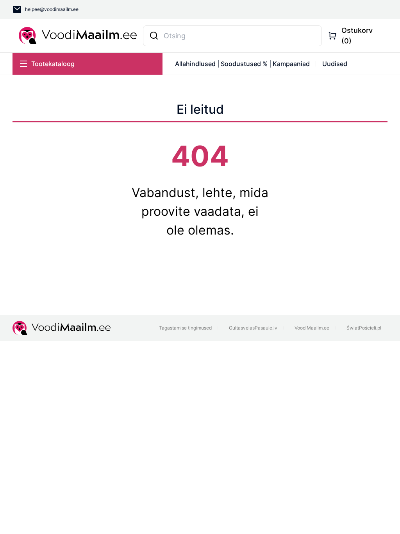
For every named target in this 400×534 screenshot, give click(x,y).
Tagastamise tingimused (185, 328)
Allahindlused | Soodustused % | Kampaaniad (242, 64)
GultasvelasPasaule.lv (253, 328)
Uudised (334, 64)
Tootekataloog (53, 64)
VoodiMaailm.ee (312, 328)
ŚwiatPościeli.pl (363, 328)
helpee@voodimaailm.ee (52, 9)
